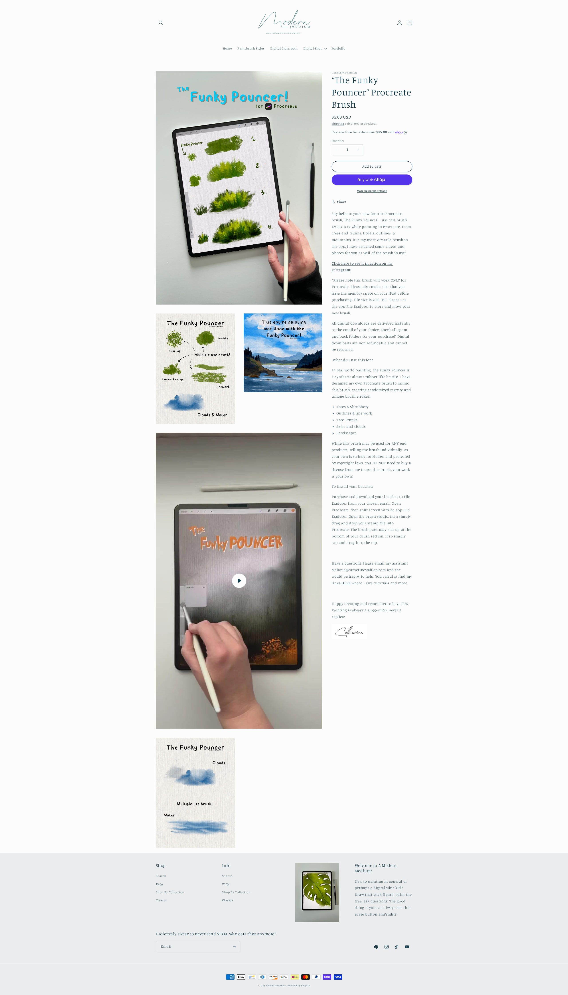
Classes (161, 900)
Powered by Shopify (298, 985)
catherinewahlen (276, 985)
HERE (346, 583)
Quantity (338, 141)
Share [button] (341, 201)
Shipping (338, 123)
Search (161, 876)
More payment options (372, 190)
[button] (161, 23)
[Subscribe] (234, 946)
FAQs (160, 884)
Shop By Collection (170, 892)
